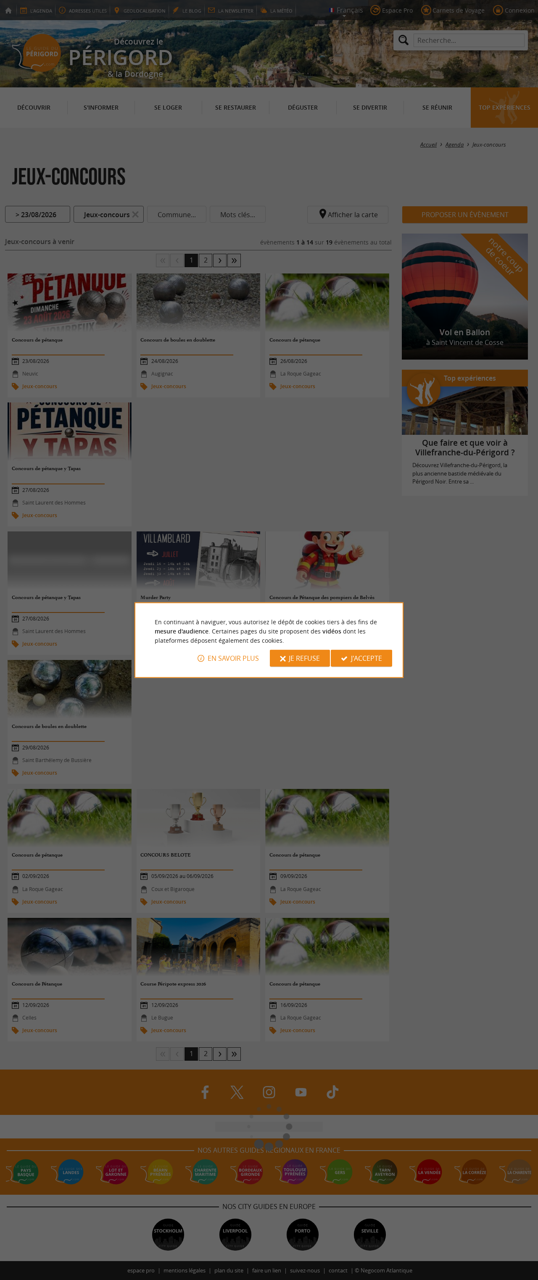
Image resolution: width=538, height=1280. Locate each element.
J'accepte (366, 658)
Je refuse (304, 658)
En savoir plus (233, 658)
